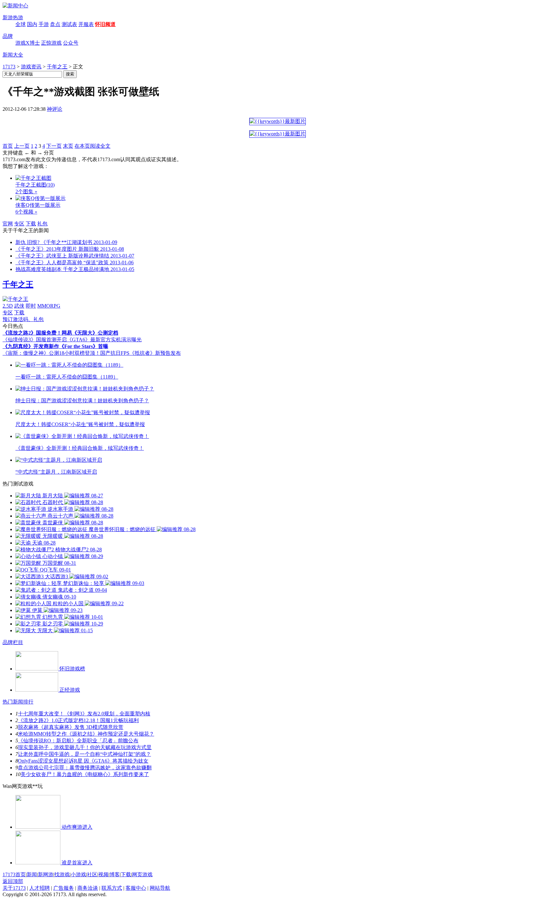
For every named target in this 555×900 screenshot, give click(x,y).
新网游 (45, 874)
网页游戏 (142, 874)
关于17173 (14, 888)
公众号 (70, 43)
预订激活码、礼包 (23, 319)
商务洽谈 (87, 888)
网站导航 (160, 888)
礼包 (42, 223)
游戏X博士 (27, 43)
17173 (9, 66)
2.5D (8, 306)
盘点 (55, 24)
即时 (31, 306)
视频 (103, 874)
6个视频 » (26, 211)
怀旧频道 (105, 24)
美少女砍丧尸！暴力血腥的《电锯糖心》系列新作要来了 (85, 774)
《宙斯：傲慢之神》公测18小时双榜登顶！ (51, 353)
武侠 (19, 306)
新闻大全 (13, 54)
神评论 (54, 109)
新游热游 (13, 17)
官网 (8, 223)
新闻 (32, 874)
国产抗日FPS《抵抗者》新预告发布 (140, 353)
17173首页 (14, 874)
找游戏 (62, 874)
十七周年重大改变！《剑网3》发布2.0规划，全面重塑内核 (84, 713)
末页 (68, 146)
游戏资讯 (31, 66)
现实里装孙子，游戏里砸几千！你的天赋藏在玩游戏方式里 (85, 747)
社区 (92, 874)
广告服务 (63, 888)
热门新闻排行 (18, 701)
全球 (20, 24)
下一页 (54, 146)
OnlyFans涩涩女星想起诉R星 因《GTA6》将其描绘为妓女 (83, 761)
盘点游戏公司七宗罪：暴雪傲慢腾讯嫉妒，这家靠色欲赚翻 (85, 767)
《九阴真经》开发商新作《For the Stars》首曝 (55, 346)
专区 (19, 223)
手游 (44, 24)
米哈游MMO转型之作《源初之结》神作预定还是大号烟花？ (86, 734)
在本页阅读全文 (92, 146)
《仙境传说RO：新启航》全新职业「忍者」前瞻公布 (78, 740)
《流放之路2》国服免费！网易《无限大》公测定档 (60, 333)
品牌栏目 (13, 642)
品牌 (8, 36)
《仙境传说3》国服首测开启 (35, 339)
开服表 (86, 24)
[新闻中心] (15, 5)
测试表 (69, 24)
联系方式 (111, 888)
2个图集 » (26, 191)
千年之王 (57, 66)
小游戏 (78, 874)
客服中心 (136, 888)
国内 (32, 24)
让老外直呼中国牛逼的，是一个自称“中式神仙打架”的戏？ (84, 754)
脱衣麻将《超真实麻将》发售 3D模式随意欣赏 (70, 727)
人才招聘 (39, 888)
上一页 (22, 146)
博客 (115, 874)
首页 (8, 146)
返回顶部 (13, 881)
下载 (31, 223)
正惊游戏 (51, 43)
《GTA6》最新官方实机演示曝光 (104, 339)
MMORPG (48, 306)
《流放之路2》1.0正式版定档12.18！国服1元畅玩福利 (78, 720)
